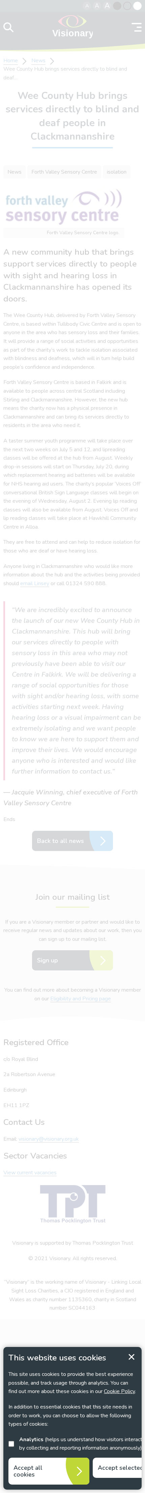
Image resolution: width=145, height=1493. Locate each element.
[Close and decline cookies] (131, 1357)
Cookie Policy (119, 1391)
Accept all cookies (27, 1471)
